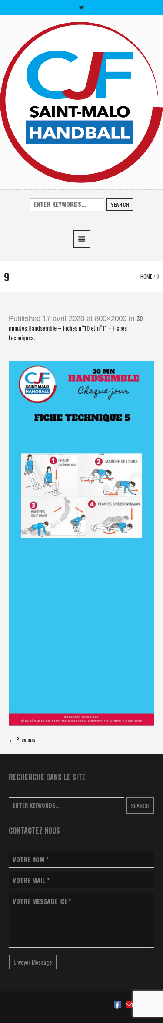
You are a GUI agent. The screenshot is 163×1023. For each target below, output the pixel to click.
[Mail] (129, 1004)
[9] (81, 543)
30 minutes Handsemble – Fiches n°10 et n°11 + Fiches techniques (76, 328)
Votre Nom (31, 859)
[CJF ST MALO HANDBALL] (81, 101)
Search (120, 204)
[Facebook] (117, 1004)
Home (146, 276)
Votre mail (31, 880)
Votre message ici (42, 901)
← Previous (22, 739)
